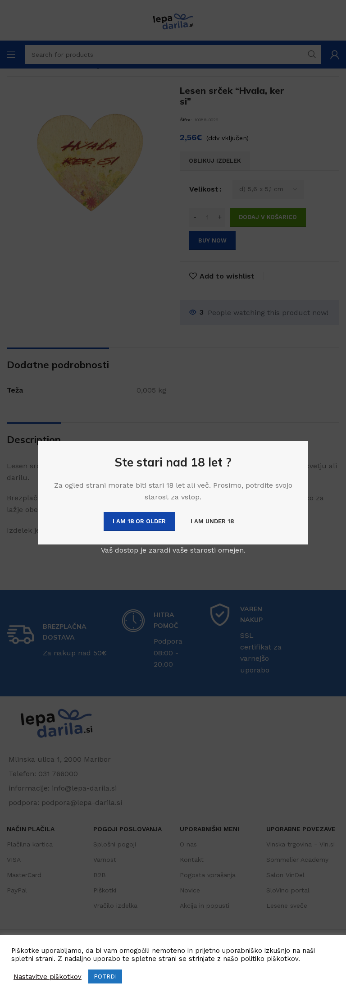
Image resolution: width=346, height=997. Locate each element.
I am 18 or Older (139, 521)
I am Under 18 (212, 521)
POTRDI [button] (105, 976)
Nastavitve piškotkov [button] (48, 977)
